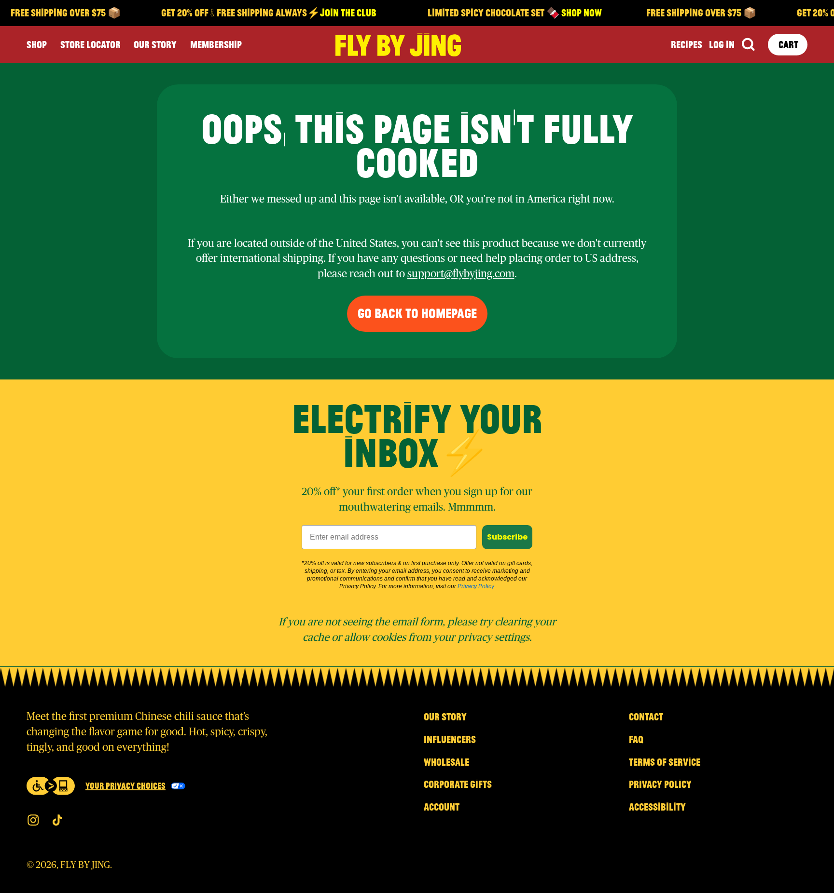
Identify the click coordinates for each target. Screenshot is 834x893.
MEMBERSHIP (216, 44)
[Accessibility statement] (51, 786)
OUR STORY (155, 44)
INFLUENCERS (450, 739)
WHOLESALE (446, 762)
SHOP (37, 44)
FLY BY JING (85, 865)
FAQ (636, 739)
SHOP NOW (574, 12)
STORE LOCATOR (90, 44)
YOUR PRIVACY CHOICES (125, 785)
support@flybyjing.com (460, 274)
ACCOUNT (441, 806)
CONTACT (646, 716)
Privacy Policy (476, 586)
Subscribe (507, 536)
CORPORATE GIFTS (458, 784)
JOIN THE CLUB (340, 12)
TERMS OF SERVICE (664, 762)
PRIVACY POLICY (660, 784)
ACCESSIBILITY (657, 806)
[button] (747, 44)
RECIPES (686, 44)
